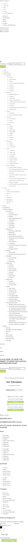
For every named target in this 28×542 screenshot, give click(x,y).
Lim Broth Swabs (13, 159)
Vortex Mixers (12, 103)
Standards (11, 86)
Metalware (8, 124)
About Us (5, 3)
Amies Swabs (12, 152)
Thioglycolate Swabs (13, 163)
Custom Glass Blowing (8, 13)
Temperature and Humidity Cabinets (17, 101)
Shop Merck (6, 72)
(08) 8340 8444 (6, 418)
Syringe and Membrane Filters (15, 114)
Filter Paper (11, 113)
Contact (5, 11)
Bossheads (11, 137)
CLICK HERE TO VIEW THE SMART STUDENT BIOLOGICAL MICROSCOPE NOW (13, 361)
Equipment (8, 92)
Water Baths (12, 98)
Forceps (11, 128)
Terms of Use (6, 473)
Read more (16, 402)
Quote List (2, 355)
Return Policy (6, 475)
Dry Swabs (11, 156)
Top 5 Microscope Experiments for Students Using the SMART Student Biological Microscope (18, 171)
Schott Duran (9, 199)
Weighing (11, 96)
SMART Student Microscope (15, 167)
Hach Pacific (9, 197)
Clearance (5, 502)
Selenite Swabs (12, 161)
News (4, 7)
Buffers (10, 81)
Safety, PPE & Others (8, 440)
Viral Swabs (11, 150)
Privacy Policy (6, 471)
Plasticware (8, 141)
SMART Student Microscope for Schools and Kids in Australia (18, 185)
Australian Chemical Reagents (12, 191)
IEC (7, 195)
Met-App (8, 202)
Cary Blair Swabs (13, 158)
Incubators (11, 105)
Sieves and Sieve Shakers (14, 100)
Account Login (7, 498)
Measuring (11, 122)
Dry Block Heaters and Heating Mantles (17, 107)
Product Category (7, 73)
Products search (4, 64)
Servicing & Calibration (9, 500)
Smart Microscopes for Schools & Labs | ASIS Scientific (17, 175)
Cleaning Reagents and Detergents (16, 83)
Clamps (11, 139)
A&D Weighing (9, 201)
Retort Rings (12, 129)
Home (4, 70)
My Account (2, 344)
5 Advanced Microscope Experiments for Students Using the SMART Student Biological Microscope (17, 180)
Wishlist (1, 351)
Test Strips (11, 90)
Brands (4, 187)
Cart (1, 347)
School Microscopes (10, 165)
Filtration (8, 111)
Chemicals (8, 75)
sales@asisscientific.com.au (11, 422)
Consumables (12, 118)
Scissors (11, 135)
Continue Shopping (9, 540)
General (11, 77)
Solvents (11, 85)
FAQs (4, 9)
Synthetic (11, 88)
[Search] (3, 66)
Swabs (7, 148)
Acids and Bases (12, 79)
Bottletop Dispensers (13, 94)
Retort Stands (12, 131)
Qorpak (8, 189)
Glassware (8, 116)
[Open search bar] (0, 62)
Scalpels (11, 133)
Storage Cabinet (12, 109)
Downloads (5, 5)
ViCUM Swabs (12, 154)
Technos (8, 193)
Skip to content (4, 1)
